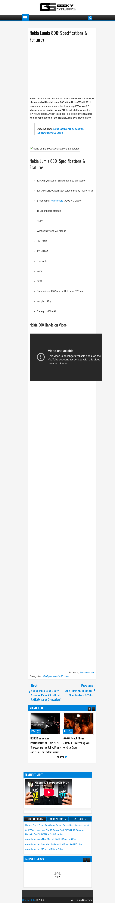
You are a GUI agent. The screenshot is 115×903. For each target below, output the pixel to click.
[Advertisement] (59, 68)
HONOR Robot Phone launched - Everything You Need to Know (76, 742)
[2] (61, 757)
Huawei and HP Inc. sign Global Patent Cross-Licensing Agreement (57, 825)
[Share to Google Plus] (57, 715)
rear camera (57, 200)
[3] (63, 757)
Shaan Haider (87, 672)
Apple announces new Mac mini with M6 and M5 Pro (50, 839)
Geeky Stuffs (28, 900)
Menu (25, 17)
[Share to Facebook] (51, 715)
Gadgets (47, 676)
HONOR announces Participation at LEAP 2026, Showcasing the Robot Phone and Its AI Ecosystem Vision (45, 745)
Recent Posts (35, 819)
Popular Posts (57, 819)
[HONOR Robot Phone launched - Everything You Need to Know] (78, 723)
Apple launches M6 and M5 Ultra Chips (44, 849)
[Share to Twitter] (54, 715)
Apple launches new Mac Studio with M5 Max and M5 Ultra (53, 844)
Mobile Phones (61, 676)
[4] (66, 757)
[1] (58, 757)
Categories (80, 819)
